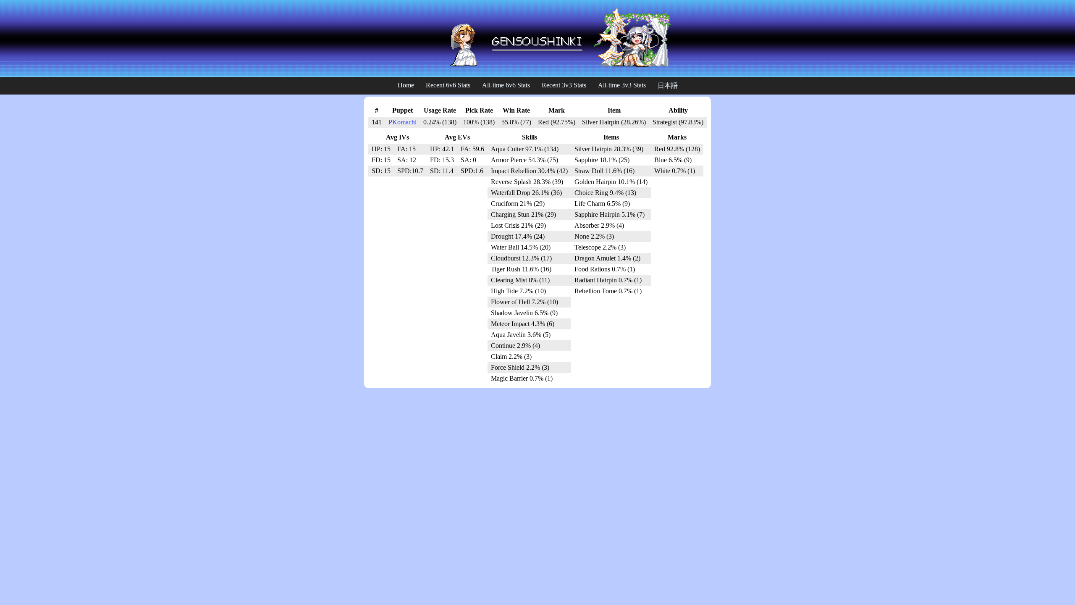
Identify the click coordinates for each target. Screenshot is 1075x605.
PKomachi (402, 122)
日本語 (668, 85)
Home (406, 85)
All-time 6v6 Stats (506, 85)
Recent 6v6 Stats (448, 85)
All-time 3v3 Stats (622, 85)
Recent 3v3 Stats (564, 85)
